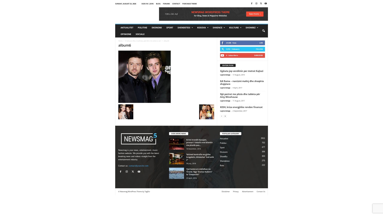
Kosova (201, 27)
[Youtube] (266, 3)
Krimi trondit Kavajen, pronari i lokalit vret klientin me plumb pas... (199, 142)
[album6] (166, 77)
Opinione (126, 34)
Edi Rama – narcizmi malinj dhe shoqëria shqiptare (242, 82)
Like (261, 43)
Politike (142, 27)
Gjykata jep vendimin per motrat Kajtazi (241, 70)
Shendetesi (184, 27)
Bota (222, 165)
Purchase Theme (189, 4)
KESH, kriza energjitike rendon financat (241, 107)
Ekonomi (157, 27)
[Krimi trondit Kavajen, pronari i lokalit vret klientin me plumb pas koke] (176, 144)
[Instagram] (256, 3)
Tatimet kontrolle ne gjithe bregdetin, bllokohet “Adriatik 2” (200, 157)
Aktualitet (127, 27)
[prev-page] (221, 116)
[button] (263, 31)
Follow (259, 49)
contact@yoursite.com (138, 166)
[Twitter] (261, 3)
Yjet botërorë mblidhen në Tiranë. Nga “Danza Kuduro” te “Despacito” (199, 172)
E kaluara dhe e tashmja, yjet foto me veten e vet (143, 41)
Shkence (217, 27)
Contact (176, 4)
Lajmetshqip (225, 75)
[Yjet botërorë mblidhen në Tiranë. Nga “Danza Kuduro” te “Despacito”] (176, 173)
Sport (169, 27)
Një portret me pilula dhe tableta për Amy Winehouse (240, 95)
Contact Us (261, 191)
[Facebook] (252, 3)
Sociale (140, 34)
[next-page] (225, 116)
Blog (158, 4)
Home (120, 41)
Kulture (234, 27)
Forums (166, 4)
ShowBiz (251, 27)
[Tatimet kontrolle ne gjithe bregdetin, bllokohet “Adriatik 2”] (176, 158)
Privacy (236, 191)
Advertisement (247, 191)
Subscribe (258, 55)
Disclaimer (226, 191)
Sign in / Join (147, 4)
